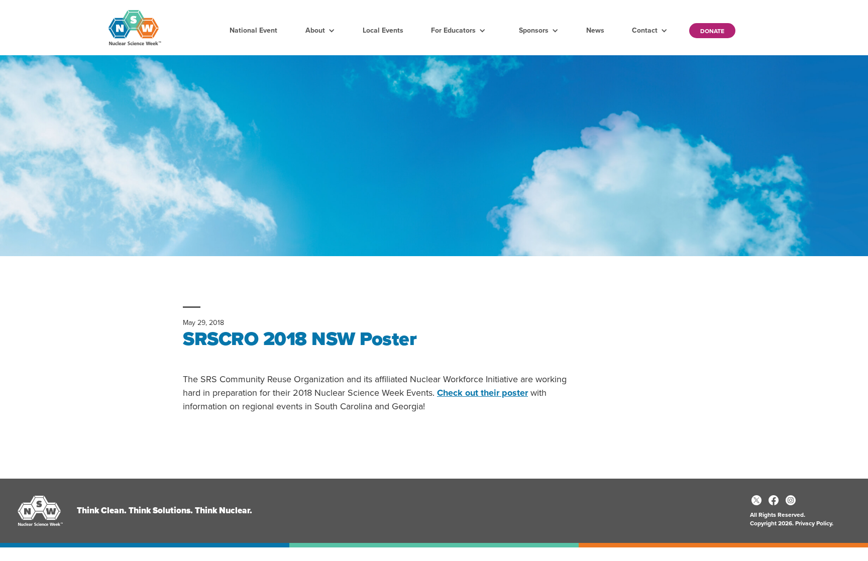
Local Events (383, 30)
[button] (320, 30)
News (595, 30)
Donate (712, 31)
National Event (253, 30)
